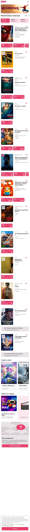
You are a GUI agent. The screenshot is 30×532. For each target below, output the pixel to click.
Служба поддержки (15, 445)
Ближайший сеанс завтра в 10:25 (11, 355)
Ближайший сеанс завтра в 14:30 (11, 329)
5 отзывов (17, 36)
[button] (6, 8)
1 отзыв (16, 138)
